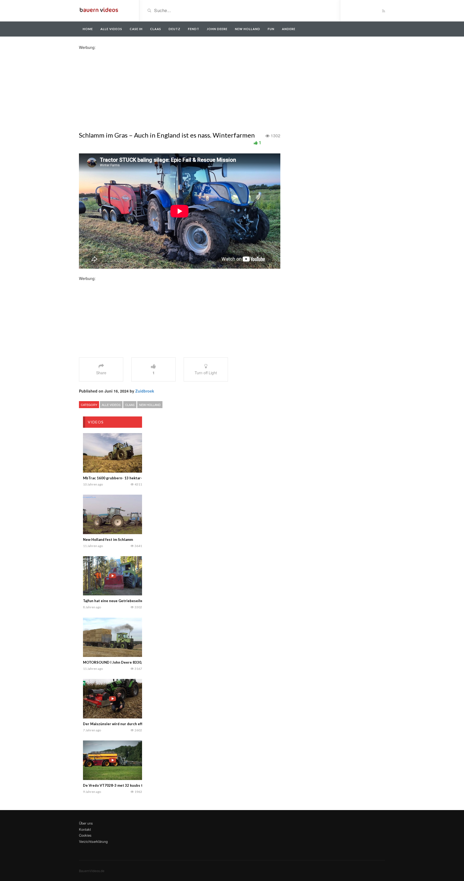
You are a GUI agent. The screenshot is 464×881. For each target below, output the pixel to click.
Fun (271, 29)
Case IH (136, 29)
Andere (288, 29)
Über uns (86, 823)
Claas (155, 29)
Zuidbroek (144, 391)
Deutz (174, 29)
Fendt (193, 29)
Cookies (85, 835)
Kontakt (85, 829)
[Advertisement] (121, 87)
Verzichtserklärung (93, 841)
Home (88, 29)
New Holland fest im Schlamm (108, 539)
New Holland (247, 29)
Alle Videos (111, 29)
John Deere (217, 29)
